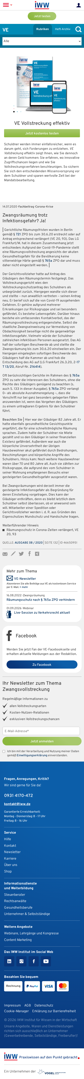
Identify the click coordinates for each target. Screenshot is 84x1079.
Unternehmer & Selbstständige (27, 914)
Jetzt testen (42, 16)
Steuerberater (14, 895)
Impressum (12, 1005)
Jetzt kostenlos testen (42, 134)
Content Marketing (18, 940)
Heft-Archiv (62, 29)
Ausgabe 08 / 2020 (29, 543)
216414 (35, 367)
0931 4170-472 (18, 796)
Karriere (10, 859)
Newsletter (12, 852)
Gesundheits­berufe (18, 908)
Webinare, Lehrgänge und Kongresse (31, 933)
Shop (8, 871)
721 (18, 234)
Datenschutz (43, 1005)
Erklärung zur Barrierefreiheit (54, 1011)
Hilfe (7, 839)
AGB (27, 1005)
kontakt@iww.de (17, 804)
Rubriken (42, 29)
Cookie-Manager (16, 1011)
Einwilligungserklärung (32, 755)
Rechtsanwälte (15, 901)
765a (48, 261)
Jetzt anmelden (42, 741)
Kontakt (10, 846)
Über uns (10, 865)
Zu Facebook (41, 665)
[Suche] (77, 29)
